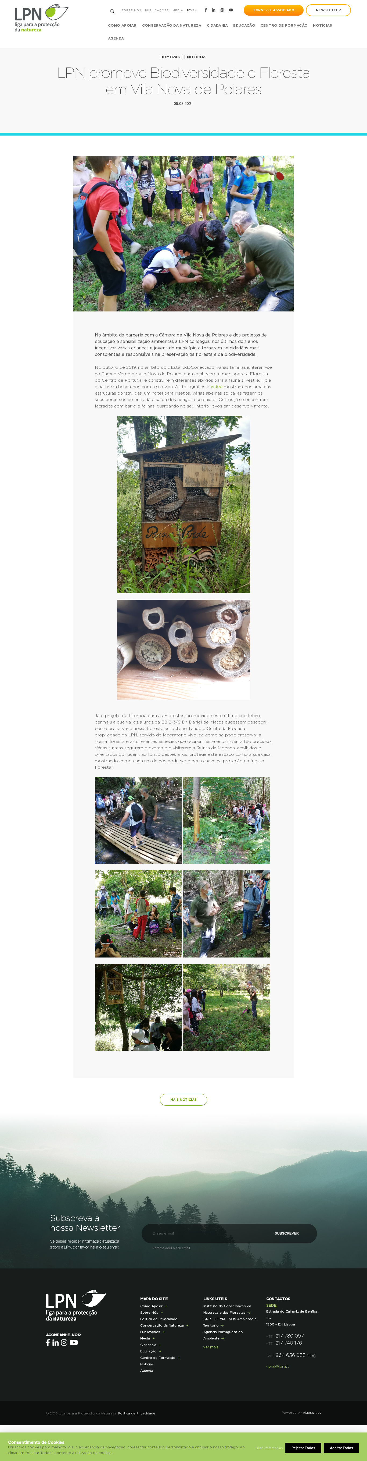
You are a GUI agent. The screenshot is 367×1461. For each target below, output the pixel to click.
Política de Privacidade (158, 1319)
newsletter (328, 10)
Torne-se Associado (273, 10)
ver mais (210, 1347)
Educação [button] (244, 25)
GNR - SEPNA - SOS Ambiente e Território (230, 1322)
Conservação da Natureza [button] (172, 25)
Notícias (322, 25)
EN (194, 10)
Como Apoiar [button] (122, 25)
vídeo (216, 387)
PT (189, 10)
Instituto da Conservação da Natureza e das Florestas (227, 1309)
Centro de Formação (284, 25)
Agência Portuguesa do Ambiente (223, 1335)
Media (177, 10)
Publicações (157, 10)
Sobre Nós (131, 10)
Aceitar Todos (341, 1448)
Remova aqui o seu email (171, 1248)
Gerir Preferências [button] (269, 1448)
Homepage (171, 57)
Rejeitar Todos (303, 1448)
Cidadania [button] (217, 25)
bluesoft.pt (312, 1412)
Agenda (116, 38)
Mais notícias (183, 1099)
